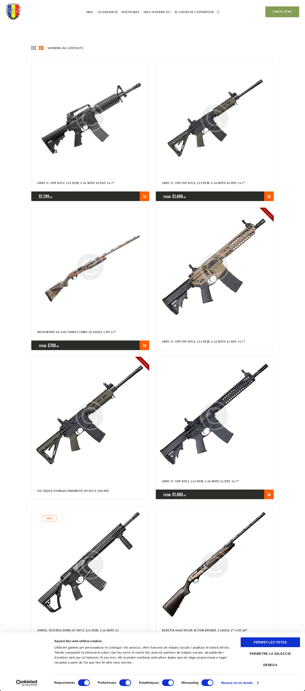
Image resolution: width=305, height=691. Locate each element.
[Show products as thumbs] (33, 48)
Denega (270, 665)
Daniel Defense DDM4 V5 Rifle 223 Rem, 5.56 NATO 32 (78, 630)
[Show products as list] (41, 48)
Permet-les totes (270, 642)
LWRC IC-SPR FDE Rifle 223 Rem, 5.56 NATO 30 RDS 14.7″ (203, 183)
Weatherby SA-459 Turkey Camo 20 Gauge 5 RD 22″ (76, 332)
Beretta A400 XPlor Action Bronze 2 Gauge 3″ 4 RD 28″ (205, 630)
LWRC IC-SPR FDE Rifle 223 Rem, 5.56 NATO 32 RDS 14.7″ (203, 341)
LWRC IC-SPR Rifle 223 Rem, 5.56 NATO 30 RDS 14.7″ (76, 183)
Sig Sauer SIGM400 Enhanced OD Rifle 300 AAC (73, 491)
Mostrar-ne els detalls (237, 683)
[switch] (125, 682)
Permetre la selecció (270, 653)
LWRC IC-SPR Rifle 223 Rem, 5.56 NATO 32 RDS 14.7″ (200, 481)
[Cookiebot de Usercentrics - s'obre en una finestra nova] (27, 683)
